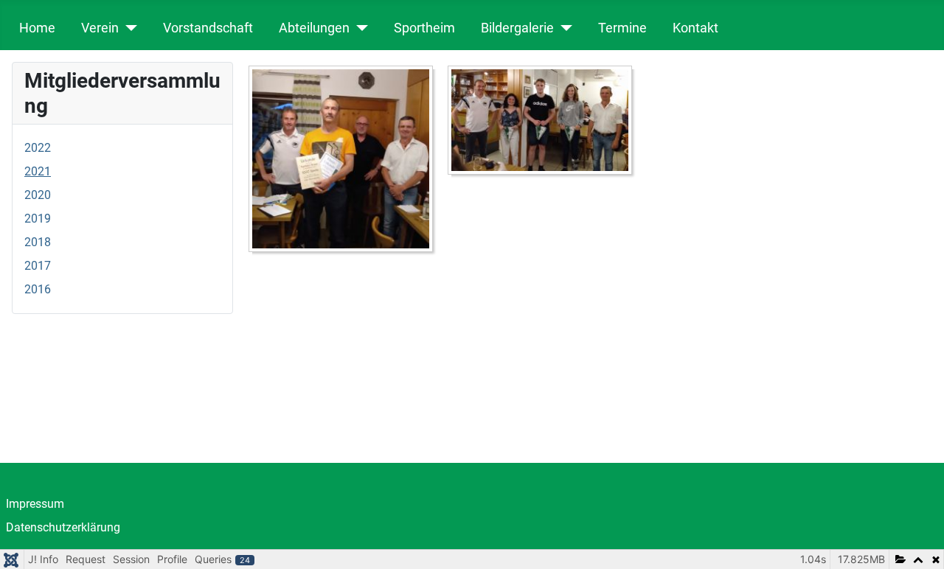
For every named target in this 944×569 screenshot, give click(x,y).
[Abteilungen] (359, 28)
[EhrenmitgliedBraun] (344, 162)
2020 (37, 195)
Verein (100, 28)
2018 (37, 242)
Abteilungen (314, 28)
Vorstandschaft (208, 28)
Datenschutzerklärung (63, 527)
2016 (37, 289)
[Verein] (128, 28)
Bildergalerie (517, 28)
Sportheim (424, 28)
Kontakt (695, 28)
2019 (37, 219)
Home (37, 28)
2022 (37, 148)
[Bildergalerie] (563, 28)
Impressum (35, 504)
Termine (622, 28)
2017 (37, 266)
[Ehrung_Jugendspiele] (543, 123)
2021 (37, 171)
